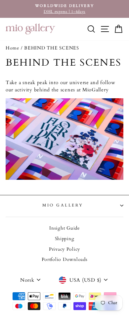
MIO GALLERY (62, 205)
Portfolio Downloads (65, 260)
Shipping (64, 239)
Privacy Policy (64, 249)
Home (12, 48)
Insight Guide (64, 228)
